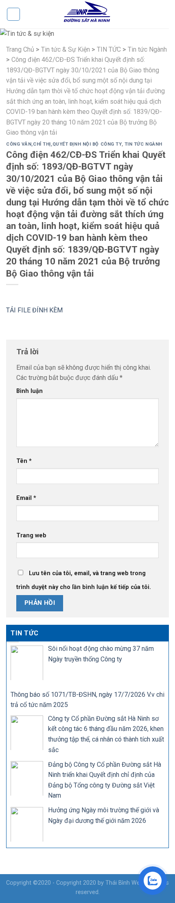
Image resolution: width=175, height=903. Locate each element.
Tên (24, 461)
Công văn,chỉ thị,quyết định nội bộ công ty (64, 144)
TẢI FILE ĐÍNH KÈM (34, 310)
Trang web (31, 535)
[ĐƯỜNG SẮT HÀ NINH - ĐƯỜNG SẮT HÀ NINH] (87, 14)
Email (26, 498)
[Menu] (13, 14)
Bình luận (29, 391)
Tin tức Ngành (143, 144)
